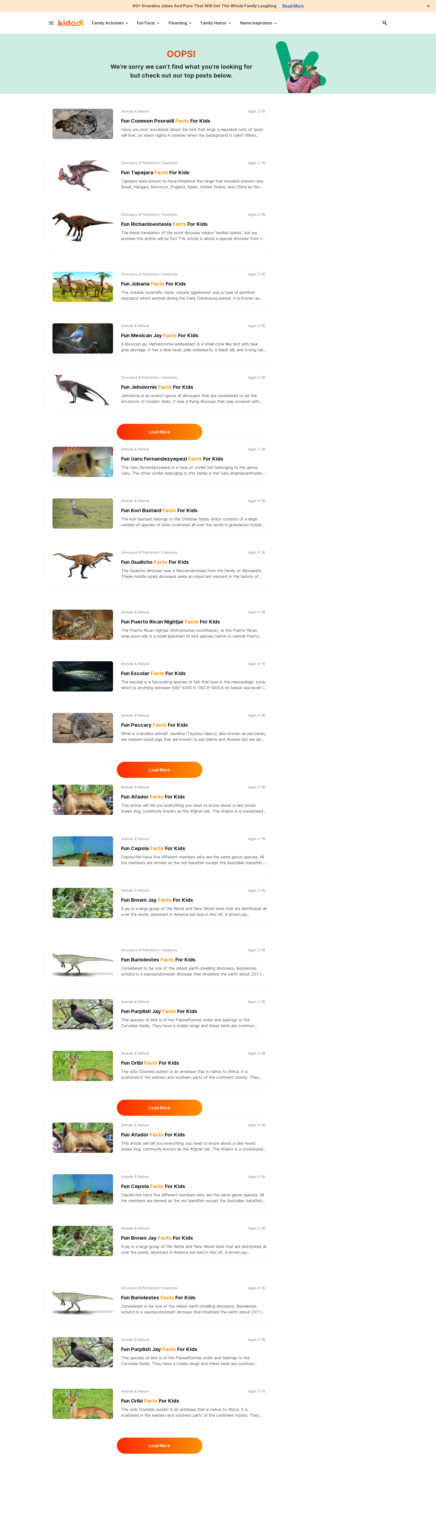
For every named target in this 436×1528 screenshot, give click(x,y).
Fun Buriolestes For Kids (158, 960)
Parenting (178, 22)
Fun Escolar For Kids (153, 673)
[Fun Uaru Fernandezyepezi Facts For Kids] (82, 462)
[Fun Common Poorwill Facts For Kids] (82, 124)
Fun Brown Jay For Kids (157, 900)
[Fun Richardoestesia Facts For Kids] (82, 227)
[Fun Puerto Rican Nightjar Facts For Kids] (82, 625)
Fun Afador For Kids (153, 797)
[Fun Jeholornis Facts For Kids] (82, 390)
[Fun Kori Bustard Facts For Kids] (82, 513)
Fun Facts (146, 22)
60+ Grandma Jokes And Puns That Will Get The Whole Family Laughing (204, 5)
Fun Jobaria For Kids (153, 284)
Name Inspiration (256, 22)
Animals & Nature (135, 111)
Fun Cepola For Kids (153, 848)
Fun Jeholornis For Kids (157, 387)
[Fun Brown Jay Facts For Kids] (82, 903)
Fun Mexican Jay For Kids (159, 335)
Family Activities (107, 22)
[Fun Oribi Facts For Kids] (82, 1066)
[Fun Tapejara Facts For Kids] (82, 175)
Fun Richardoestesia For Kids (164, 224)
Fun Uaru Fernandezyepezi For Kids (172, 459)
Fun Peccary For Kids (154, 725)
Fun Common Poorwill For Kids (165, 121)
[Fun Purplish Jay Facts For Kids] (82, 1014)
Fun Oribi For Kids (150, 1063)
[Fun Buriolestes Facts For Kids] (82, 963)
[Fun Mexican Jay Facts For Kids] (82, 338)
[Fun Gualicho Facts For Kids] (82, 565)
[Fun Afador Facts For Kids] (82, 800)
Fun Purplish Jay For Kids (159, 1011)
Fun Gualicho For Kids (155, 562)
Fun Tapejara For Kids (155, 172)
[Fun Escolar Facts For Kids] (82, 676)
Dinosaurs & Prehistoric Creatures (149, 163)
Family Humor (214, 22)
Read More (293, 5)
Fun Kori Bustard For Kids (159, 510)
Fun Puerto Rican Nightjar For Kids (170, 622)
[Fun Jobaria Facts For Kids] (82, 287)
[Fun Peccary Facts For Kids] (82, 728)
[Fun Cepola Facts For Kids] (82, 851)
